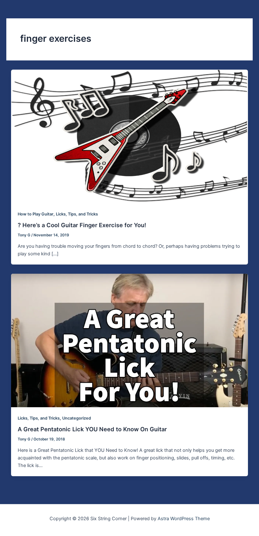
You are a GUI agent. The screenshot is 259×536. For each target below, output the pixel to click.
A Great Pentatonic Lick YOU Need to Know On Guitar (92, 429)
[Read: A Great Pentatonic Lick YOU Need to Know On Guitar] (129, 340)
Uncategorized (76, 418)
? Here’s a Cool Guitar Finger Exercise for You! (82, 224)
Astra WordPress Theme (184, 518)
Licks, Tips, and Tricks (77, 214)
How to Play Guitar (35, 214)
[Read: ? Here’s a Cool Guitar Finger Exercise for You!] (129, 136)
